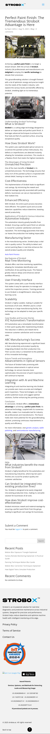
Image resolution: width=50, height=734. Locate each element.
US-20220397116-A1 (25, 705)
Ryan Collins (12, 29)
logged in (18, 529)
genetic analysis (32, 428)
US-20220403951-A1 (31, 697)
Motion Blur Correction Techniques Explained (22, 566)
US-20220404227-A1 (17, 701)
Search (41, 541)
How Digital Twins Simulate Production (20, 569)
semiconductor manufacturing (28, 430)
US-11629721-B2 (17, 697)
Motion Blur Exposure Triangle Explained (21, 552)
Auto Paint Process (12, 254)
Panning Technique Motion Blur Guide (20, 562)
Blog (32, 29)
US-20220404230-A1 (32, 701)
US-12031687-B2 (32, 693)
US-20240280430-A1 (19, 693)
